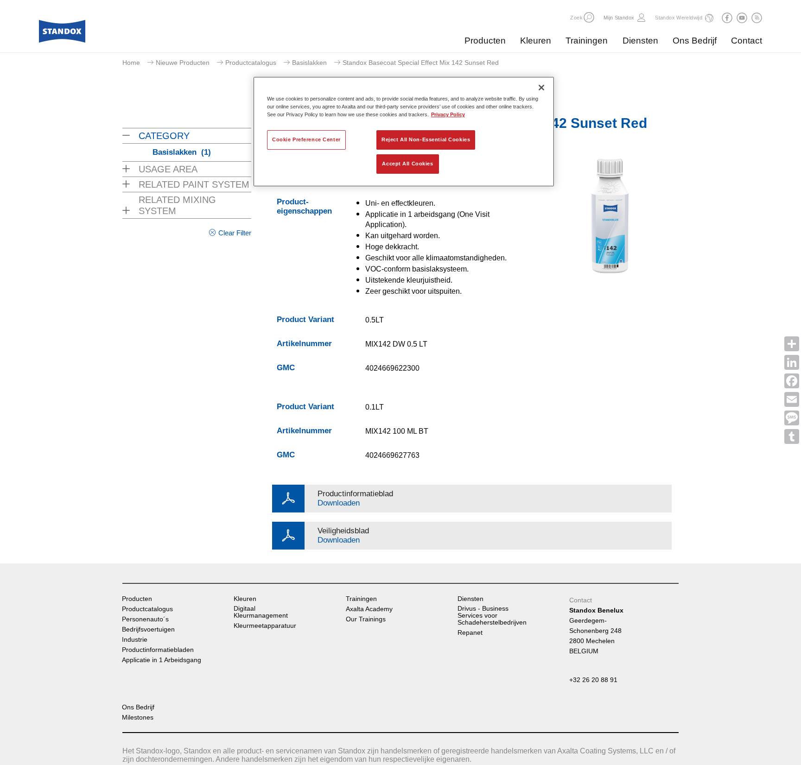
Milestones (137, 717)
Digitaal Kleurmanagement (261, 612)
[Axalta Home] (62, 33)
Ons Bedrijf (695, 40)
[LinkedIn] (791, 362)
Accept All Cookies (407, 163)
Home (131, 62)
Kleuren (535, 40)
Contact (746, 40)
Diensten (640, 40)
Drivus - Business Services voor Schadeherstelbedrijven (492, 615)
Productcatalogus (250, 62)
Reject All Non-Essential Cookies (425, 139)
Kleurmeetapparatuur (265, 625)
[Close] (541, 87)
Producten (485, 40)
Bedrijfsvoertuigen (148, 629)
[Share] (791, 344)
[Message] (791, 418)
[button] (589, 17)
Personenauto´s (145, 619)
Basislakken (309, 62)
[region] (403, 131)
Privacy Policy (448, 114)
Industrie (134, 639)
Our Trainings (366, 619)
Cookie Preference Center (306, 139)
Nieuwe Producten (183, 62)
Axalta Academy (369, 609)
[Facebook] (791, 381)
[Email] (791, 399)
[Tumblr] (791, 436)
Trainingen (587, 40)
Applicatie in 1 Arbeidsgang (161, 660)
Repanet (470, 632)
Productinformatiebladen (158, 649)
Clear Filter (234, 233)
